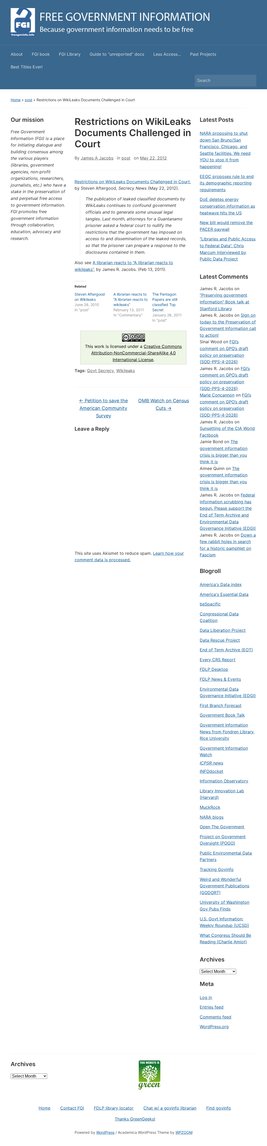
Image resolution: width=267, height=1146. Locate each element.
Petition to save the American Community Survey (103, 408)
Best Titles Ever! (27, 66)
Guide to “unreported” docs (117, 54)
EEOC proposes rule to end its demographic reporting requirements (227, 183)
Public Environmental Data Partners (226, 856)
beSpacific (210, 604)
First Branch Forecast (220, 705)
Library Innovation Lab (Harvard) (222, 794)
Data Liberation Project (223, 630)
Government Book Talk (222, 715)
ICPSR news (211, 763)
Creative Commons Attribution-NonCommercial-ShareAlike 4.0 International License (136, 353)
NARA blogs (211, 817)
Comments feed (215, 1017)
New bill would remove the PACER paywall (226, 226)
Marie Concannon (217, 395)
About (17, 54)
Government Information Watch (224, 751)
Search (250, 80)
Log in (206, 997)
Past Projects (203, 54)
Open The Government (222, 826)
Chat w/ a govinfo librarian (169, 1108)
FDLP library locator (114, 1108)
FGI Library (70, 54)
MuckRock (210, 807)
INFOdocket (211, 771)
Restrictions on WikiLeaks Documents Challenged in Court (132, 181)
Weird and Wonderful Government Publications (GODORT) (224, 886)
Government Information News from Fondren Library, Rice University (227, 731)
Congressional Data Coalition (219, 617)
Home (16, 100)
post (28, 100)
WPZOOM (183, 1132)
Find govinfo (218, 1108)
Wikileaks (125, 370)
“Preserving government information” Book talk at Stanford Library (224, 301)
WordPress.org (214, 1026)
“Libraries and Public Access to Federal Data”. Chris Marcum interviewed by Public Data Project (228, 249)
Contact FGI (72, 1108)
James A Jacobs (97, 158)
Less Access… (167, 54)
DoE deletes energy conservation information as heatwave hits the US (227, 206)
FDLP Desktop (214, 669)
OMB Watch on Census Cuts (163, 404)
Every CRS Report (217, 659)
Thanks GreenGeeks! (135, 1119)
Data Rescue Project (220, 640)
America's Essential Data (224, 594)
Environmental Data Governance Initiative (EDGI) (228, 692)
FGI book (41, 54)
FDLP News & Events (220, 679)
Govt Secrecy (100, 370)
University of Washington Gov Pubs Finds (224, 906)
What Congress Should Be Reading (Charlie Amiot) (225, 939)
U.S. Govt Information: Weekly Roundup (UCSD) (224, 922)
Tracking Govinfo (217, 869)
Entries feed (211, 1007)
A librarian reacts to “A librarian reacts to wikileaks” (130, 299)
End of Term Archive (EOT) (226, 649)
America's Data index (221, 584)
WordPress (105, 1132)
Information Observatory (224, 781)
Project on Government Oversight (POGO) (223, 840)
